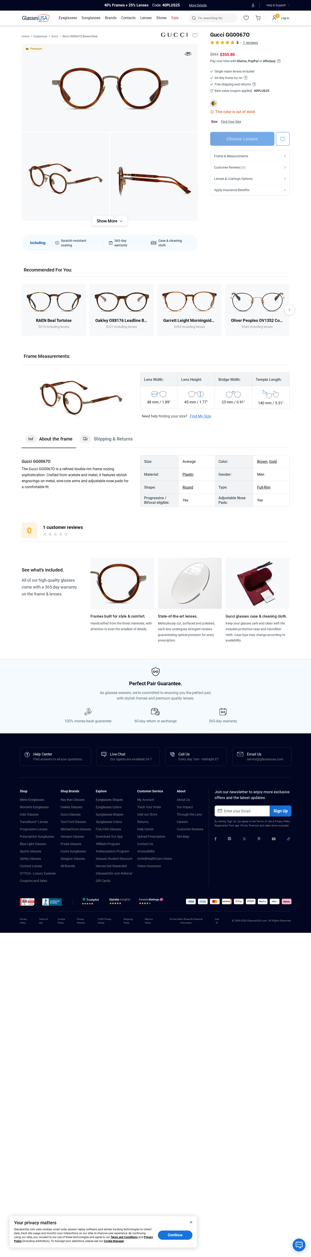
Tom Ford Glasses (73, 822)
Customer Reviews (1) (229, 167)
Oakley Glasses (71, 807)
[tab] (49, 441)
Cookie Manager (114, 1241)
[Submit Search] (194, 18)
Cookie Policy (61, 921)
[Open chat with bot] (299, 1245)
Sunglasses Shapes (109, 814)
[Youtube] (274, 839)
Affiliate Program (108, 844)
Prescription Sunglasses (37, 836)
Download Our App (109, 836)
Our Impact (185, 807)
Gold (273, 461)
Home (25, 36)
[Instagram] (229, 839)
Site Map (183, 836)
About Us (183, 800)
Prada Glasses (71, 844)
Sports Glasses (30, 851)
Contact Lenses (31, 866)
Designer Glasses (73, 858)
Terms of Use (264, 821)
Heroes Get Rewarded (111, 866)
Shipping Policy (128, 921)
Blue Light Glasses (33, 844)
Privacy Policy (282, 821)
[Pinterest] (259, 839)
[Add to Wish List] (195, 35)
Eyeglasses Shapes (109, 800)
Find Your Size (231, 121)
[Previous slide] (21, 309)
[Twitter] (244, 839)
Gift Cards (103, 881)
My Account (145, 800)
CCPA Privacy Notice (104, 921)
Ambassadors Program (112, 851)
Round (188, 487)
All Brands (68, 866)
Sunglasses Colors (109, 822)
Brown (262, 461)
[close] (191, 1222)
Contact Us (145, 844)
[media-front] (110, 88)
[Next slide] (289, 309)
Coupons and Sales (33, 881)
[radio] (45, 535)
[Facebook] (215, 839)
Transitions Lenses (34, 822)
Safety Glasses (30, 858)
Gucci (54, 36)
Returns (142, 822)
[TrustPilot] (91, 902)
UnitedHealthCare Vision (154, 858)
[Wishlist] (246, 18)
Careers (182, 822)
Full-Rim (263, 487)
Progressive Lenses (33, 829)
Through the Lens (189, 814)
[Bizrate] (120, 902)
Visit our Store (147, 814)
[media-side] (154, 177)
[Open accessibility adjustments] (253, 5)
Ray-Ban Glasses (73, 800)
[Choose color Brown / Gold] (213, 103)
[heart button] (283, 139)
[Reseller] (152, 902)
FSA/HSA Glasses (108, 829)
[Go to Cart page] (258, 18)
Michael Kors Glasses (76, 829)
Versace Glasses (72, 836)
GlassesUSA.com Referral (114, 873)
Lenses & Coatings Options (233, 179)
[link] (36, 18)
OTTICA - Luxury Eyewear (38, 873)
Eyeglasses (40, 36)
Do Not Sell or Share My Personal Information (186, 921)
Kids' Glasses (29, 814)
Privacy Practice (81, 921)
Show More (107, 221)
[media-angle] (65, 177)
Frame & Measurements (231, 156)
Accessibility (146, 851)
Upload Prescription (151, 836)
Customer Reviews (190, 829)
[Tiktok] (288, 839)
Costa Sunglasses (73, 851)
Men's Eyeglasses (32, 800)
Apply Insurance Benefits (232, 190)
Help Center (145, 829)
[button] (27, 902)
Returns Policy (149, 921)
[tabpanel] (156, 481)
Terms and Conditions (124, 1237)
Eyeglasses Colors (109, 807)
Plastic (188, 474)
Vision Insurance (149, 866)
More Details (198, 5)
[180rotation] (188, 54)
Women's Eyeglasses (34, 807)
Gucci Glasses (71, 814)
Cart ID (217, 921)
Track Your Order (149, 807)
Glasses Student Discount (114, 858)
